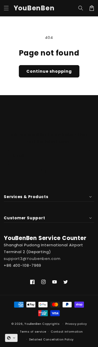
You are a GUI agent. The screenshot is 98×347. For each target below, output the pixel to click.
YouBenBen (32, 324)
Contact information (67, 332)
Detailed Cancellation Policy (51, 339)
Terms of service (33, 332)
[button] (6, 8)
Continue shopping (49, 71)
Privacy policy (76, 324)
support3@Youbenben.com (32, 258)
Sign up (49, 170)
